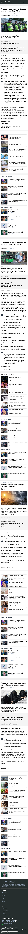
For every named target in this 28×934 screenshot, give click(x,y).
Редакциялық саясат (6, 914)
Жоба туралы (4, 908)
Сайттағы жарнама (6, 911)
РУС (26, 2)
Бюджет (3, 895)
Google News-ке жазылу (8, 923)
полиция (9, 369)
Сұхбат (3, 903)
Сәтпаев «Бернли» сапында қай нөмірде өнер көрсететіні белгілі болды (16, 180)
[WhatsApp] (7, 123)
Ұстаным (3, 901)
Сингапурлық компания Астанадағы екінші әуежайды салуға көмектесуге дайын (11, 720)
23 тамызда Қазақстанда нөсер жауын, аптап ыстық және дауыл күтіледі (12, 520)
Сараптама (4, 897)
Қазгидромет (10, 567)
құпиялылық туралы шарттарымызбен (9, 931)
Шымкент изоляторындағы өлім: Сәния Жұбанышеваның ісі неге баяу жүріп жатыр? (12, 44)
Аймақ (3, 898)
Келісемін (24, 929)
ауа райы (4, 567)
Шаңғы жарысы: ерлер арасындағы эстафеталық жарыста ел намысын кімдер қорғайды (17, 225)
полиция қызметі (17, 126)
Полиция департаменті (7, 126)
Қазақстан (4, 768)
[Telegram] (3, 123)
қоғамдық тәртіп (5, 127)
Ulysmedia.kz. (4, 38)
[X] (5, 123)
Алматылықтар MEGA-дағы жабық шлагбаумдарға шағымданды (15, 187)
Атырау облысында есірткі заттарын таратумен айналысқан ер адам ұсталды (13, 48)
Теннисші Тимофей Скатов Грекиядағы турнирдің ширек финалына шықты (16, 231)
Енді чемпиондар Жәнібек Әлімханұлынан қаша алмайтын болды (17, 217)
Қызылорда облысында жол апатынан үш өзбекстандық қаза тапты (17, 194)
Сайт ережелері (5, 910)
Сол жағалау (4, 894)
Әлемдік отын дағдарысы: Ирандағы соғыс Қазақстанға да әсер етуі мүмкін (11, 723)
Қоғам (3, 900)
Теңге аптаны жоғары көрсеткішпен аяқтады (12, 717)
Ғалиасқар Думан (6, 15)
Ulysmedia (5, 248)
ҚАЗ (23, 2)
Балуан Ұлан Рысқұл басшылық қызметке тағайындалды (17, 210)
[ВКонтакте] (2, 123)
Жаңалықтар (4, 892)
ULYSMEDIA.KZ (3, 6)
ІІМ (8, 768)
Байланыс (4, 913)
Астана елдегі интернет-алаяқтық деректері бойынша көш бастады (17, 201)
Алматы (3, 369)
